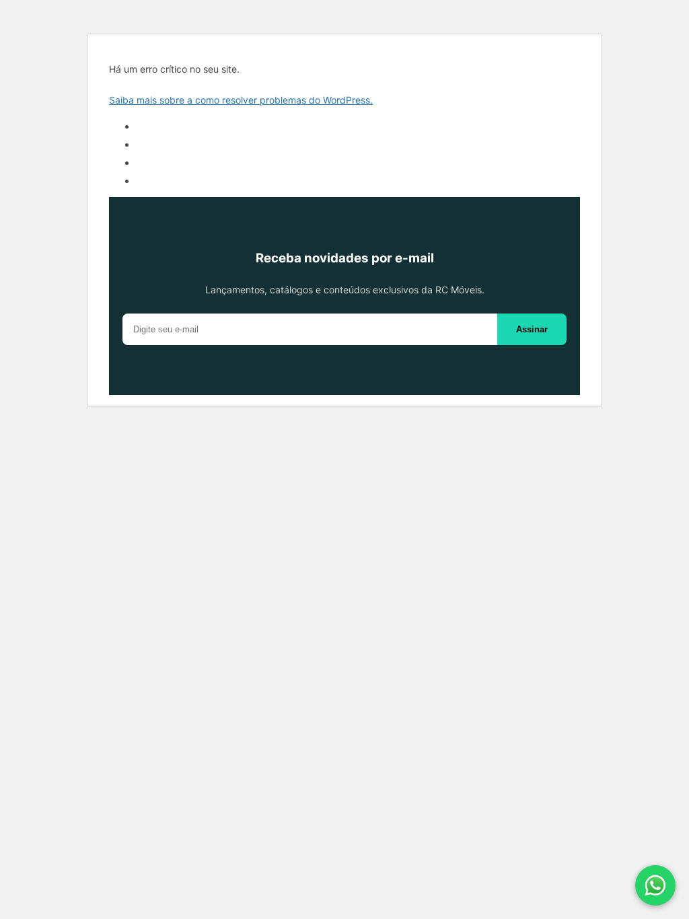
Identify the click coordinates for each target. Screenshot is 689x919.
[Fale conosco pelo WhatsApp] (655, 885)
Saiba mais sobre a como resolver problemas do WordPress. (241, 100)
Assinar (532, 329)
